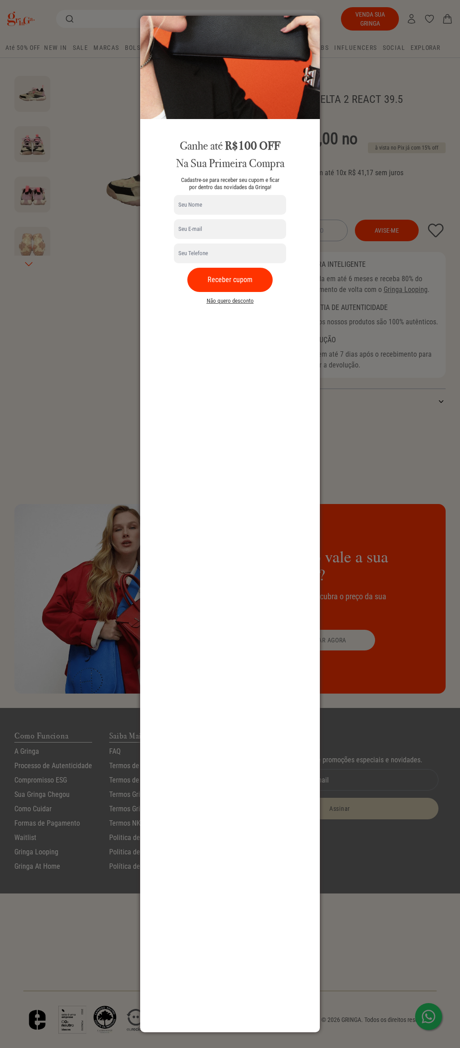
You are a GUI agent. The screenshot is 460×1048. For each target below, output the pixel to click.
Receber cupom (230, 279)
